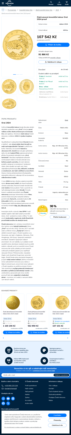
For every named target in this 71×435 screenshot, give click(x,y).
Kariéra (27, 394)
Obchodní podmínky (55, 394)
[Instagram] (3, 399)
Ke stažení (28, 400)
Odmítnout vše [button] (57, 425)
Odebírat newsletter (61, 375)
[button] (3, 46)
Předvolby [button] (57, 420)
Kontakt (51, 389)
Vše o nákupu (53, 386)
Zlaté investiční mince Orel (44, 10)
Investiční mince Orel (25, 10)
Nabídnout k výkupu (55, 62)
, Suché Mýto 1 (47, 97)
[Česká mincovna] (9, 3)
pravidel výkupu (55, 58)
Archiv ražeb (29, 403)
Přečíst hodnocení (59, 217)
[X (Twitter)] (8, 403)
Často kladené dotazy (56, 392)
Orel (66, 120)
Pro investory (12, 10)
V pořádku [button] (57, 415)
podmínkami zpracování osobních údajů (44, 371)
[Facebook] (3, 403)
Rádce (51, 400)
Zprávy (27, 397)
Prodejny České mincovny (57, 397)
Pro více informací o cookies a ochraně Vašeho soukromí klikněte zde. (23, 427)
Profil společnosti (31, 386)
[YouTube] (8, 399)
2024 (57, 10)
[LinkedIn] (13, 399)
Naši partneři (29, 392)
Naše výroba (29, 389)
